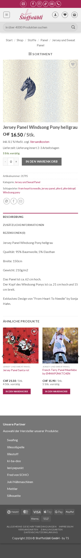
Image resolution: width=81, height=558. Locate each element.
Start (9, 40)
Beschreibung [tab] (13, 216)
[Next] (77, 364)
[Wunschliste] (65, 15)
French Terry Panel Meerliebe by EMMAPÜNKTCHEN (59, 371)
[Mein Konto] (55, 15)
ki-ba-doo (14, 461)
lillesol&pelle (15, 447)
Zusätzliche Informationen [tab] (23, 225)
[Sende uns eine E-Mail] (52, 4)
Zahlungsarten (52, 529)
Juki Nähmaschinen (20, 482)
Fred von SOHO (18, 475)
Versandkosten (39, 141)
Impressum (66, 526)
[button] (23, 4)
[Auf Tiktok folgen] (46, 4)
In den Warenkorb (42, 161)
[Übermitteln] (73, 27)
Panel (44, 40)
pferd (59, 188)
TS (67, 538)
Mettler (12, 489)
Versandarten (28, 529)
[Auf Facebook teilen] (13, 201)
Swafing (12, 440)
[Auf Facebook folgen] (33, 4)
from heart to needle (29, 188)
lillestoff (12, 454)
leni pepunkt (15, 468)
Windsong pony (11, 192)
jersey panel (48, 188)
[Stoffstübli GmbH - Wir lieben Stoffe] (31, 15)
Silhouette (14, 495)
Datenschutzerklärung (41, 532)
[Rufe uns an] (58, 4)
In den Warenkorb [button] (17, 391)
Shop (20, 40)
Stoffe (32, 40)
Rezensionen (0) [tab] (14, 232)
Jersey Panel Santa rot (16, 370)
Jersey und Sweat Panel (27, 182)
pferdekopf (69, 188)
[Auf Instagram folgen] (39, 4)
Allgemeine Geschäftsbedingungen (32, 526)
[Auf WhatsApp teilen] (6, 201)
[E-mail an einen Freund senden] (20, 201)
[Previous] (3, 364)
